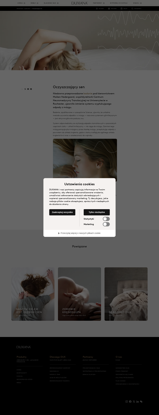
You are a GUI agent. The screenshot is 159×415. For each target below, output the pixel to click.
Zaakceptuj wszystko (62, 212)
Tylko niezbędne (97, 212)
